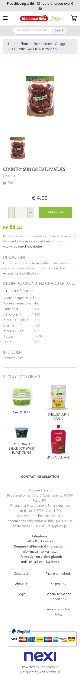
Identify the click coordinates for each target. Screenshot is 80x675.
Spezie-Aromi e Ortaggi (49, 44)
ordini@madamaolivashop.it (40, 562)
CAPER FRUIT (21, 412)
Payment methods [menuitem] (58, 574)
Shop (24, 44)
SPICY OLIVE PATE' (58, 457)
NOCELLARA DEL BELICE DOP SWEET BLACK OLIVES (21, 448)
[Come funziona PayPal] (43, 638)
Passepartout (49, 667)
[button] (59, 31)
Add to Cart (55, 212)
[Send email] (19, 228)
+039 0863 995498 (40, 541)
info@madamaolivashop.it (40, 551)
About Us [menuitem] (21, 584)
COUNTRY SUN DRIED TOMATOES (34, 49)
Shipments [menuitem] (58, 584)
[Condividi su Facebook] (12, 228)
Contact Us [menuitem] (21, 574)
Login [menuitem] (22, 594)
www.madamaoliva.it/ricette (22, 246)
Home (11, 44)
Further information (19, 291)
